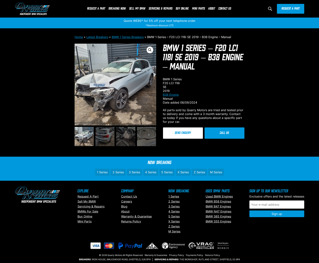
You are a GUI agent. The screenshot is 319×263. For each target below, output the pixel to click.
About (211, 8)
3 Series (134, 172)
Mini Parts (198, 8)
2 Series (118, 172)
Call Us (224, 133)
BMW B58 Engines (218, 201)
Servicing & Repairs (160, 8)
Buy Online (182, 8)
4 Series (150, 172)
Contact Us (224, 8)
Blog (124, 206)
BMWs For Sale (88, 211)
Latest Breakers (97, 37)
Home (79, 37)
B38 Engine (171, 95)
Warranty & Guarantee (136, 216)
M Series (216, 172)
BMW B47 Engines (218, 206)
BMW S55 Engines (218, 221)
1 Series (102, 172)
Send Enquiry (183, 133)
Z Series (199, 172)
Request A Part (96, 8)
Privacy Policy (176, 255)
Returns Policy (131, 221)
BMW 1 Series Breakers (128, 37)
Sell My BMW (137, 8)
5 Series (167, 172)
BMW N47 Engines (218, 211)
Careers (126, 201)
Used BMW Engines (219, 196)
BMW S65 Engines (218, 216)
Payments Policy (194, 255)
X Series (183, 172)
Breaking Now (117, 8)
